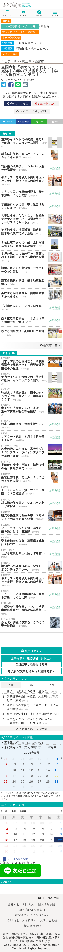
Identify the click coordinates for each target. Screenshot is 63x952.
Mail (56, 121)
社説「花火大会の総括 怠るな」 (32, 691)
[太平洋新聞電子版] (15, 5)
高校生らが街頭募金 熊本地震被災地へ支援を (31, 295)
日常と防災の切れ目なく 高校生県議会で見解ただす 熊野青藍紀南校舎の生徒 (31, 363)
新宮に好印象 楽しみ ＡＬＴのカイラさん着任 (31, 155)
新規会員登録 (32, 926)
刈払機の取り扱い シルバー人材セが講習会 (31, 168)
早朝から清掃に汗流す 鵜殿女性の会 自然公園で (31, 465)
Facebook (25, 121)
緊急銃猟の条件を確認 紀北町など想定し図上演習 (33, 698)
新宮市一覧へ (52, 345)
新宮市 (39, 61)
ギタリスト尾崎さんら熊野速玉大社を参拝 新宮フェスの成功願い (31, 180)
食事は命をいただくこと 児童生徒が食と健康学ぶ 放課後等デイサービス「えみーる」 (31, 218)
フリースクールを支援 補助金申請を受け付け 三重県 (31, 528)
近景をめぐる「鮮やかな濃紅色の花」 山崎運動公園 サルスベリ (33, 721)
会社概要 (13, 904)
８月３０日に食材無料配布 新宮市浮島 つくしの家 (31, 193)
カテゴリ (10, 61)
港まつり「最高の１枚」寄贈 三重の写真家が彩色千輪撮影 (31, 410)
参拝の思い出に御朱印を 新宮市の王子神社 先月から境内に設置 (31, 257)
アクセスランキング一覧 (33, 728)
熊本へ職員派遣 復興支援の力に (31, 424)
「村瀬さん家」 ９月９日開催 (31, 307)
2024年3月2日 (13, 79)
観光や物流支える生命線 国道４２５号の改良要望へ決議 (31, 515)
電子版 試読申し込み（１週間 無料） (31, 671)
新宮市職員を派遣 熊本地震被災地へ (31, 282)
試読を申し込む (46, 103)
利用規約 (28, 904)
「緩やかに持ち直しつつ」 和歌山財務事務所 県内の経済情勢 (31, 608)
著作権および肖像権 (32, 909)
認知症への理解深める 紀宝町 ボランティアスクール (31, 566)
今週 (31, 685)
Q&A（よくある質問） (22, 920)
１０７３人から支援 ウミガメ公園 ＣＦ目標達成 (31, 490)
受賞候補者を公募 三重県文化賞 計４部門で (31, 541)
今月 (52, 685)
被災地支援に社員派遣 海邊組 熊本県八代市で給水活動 (31, 231)
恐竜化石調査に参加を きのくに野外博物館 (31, 622)
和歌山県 (25, 61)
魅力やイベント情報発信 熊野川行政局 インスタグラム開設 (31, 142)
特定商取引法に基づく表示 (32, 915)
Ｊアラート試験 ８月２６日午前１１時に (31, 437)
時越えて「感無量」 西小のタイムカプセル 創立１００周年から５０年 (31, 394)
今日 (11, 685)
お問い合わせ (48, 920)
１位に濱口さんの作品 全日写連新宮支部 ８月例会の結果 (31, 244)
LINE (41, 121)
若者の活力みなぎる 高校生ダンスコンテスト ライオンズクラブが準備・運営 (31, 451)
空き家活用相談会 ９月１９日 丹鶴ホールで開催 (31, 320)
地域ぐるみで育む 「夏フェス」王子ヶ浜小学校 (33, 707)
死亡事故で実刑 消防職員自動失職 (33, 714)
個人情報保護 (46, 904)
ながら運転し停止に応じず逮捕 (31, 553)
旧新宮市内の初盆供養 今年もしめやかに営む (31, 269)
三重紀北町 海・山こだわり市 (24, 742)
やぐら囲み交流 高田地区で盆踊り (31, 333)
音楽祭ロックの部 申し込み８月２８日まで (31, 206)
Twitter (9, 121)
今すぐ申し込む (18, 103)
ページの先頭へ (52, 898)
